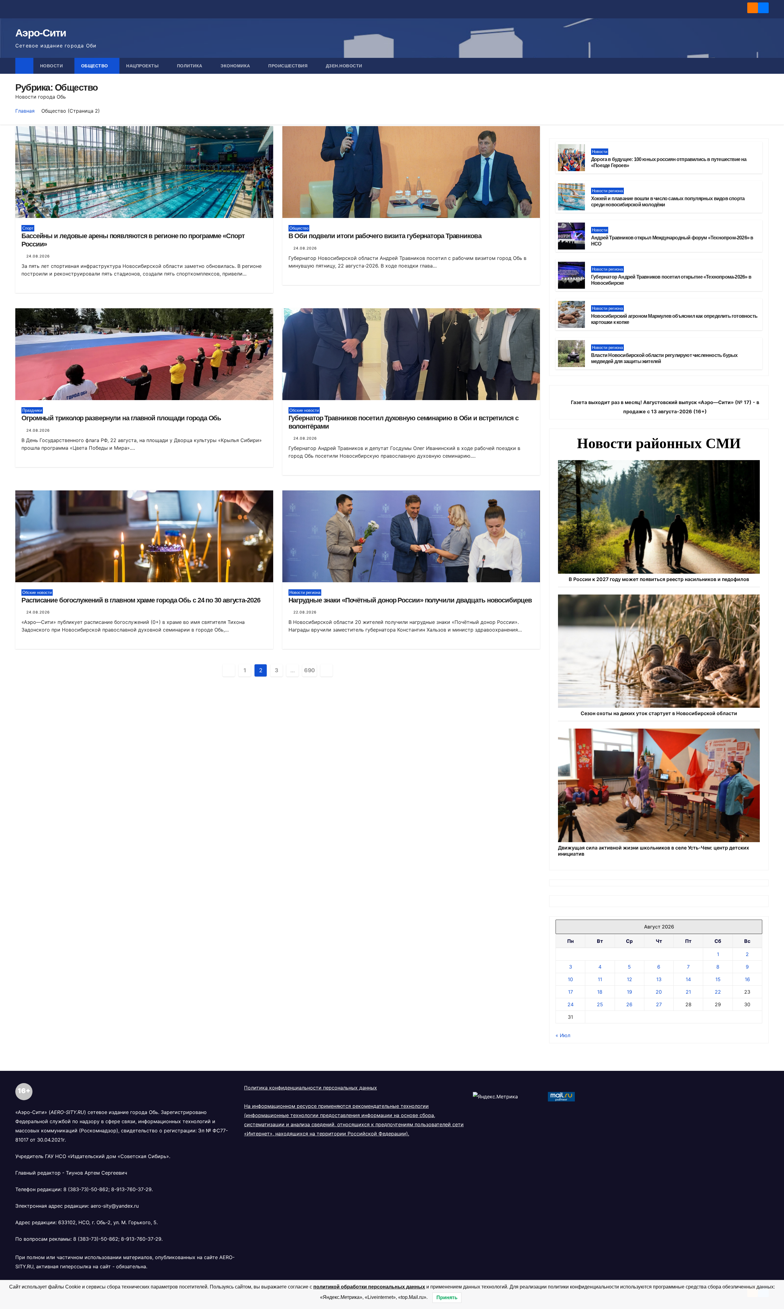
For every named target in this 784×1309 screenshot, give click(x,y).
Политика (190, 65)
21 (688, 992)
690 (309, 670)
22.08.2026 (305, 612)
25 (600, 1004)
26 (629, 1004)
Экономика (236, 65)
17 (570, 992)
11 (600, 979)
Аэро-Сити (40, 33)
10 (570, 979)
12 (629, 979)
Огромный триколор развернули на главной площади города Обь (121, 418)
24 (570, 1004)
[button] (764, 66)
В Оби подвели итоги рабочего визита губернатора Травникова (384, 236)
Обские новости (304, 410)
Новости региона (304, 592)
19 (629, 992)
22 (718, 992)
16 (747, 979)
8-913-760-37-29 (131, 1189)
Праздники (32, 410)
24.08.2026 (38, 256)
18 (599, 992)
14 (688, 979)
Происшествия (288, 65)
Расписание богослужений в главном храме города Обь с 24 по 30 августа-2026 (140, 600)
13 (659, 979)
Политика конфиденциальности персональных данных (310, 1088)
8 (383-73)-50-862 (85, 1189)
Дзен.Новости (344, 65)
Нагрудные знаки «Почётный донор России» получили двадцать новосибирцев (410, 600)
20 (659, 992)
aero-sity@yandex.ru (115, 1206)
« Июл (563, 1035)
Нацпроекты (143, 65)
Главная (25, 111)
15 (718, 979)
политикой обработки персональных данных (369, 1286)
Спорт (27, 228)
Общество (95, 65)
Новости (52, 65)
